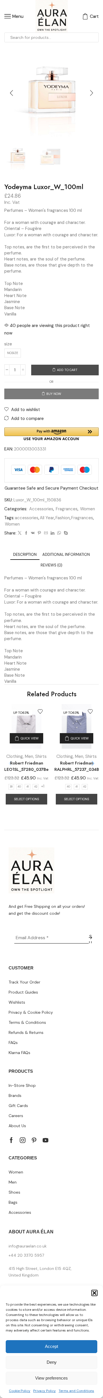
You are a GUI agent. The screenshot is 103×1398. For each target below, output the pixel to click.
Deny (52, 1362)
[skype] (65, 533)
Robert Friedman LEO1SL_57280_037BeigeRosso (26, 766)
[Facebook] (26, 533)
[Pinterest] (39, 533)
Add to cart (67, 370)
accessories (26, 518)
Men (29, 756)
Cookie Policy (19, 1391)
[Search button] (93, 37)
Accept (51, 1346)
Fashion (63, 518)
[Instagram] (22, 1140)
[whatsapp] (59, 533)
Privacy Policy (44, 1391)
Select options (26, 799)
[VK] (32, 533)
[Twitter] (19, 533)
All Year (47, 518)
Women (87, 509)
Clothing (14, 756)
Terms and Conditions (76, 1391)
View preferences (51, 1378)
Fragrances (67, 509)
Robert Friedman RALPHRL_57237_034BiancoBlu (76, 766)
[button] (94, 1293)
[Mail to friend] (46, 533)
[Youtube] (45, 1140)
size (8, 344)
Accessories (41, 509)
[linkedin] (52, 533)
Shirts (41, 756)
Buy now (53, 394)
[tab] (24, 554)
